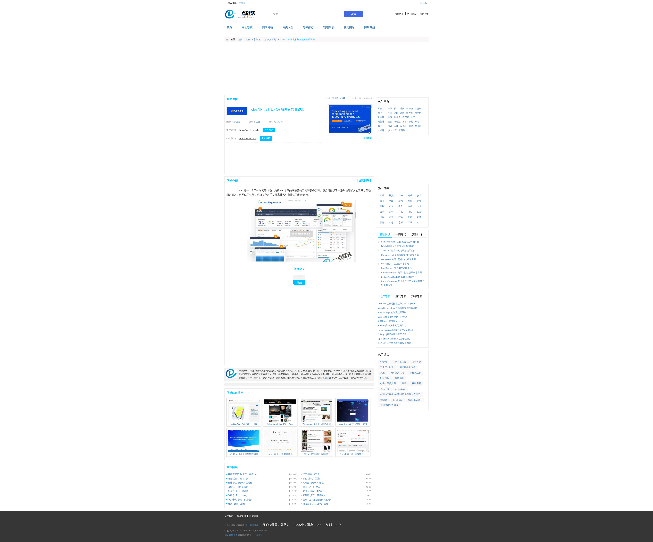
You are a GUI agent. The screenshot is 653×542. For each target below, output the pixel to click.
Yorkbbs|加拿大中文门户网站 (392, 325)
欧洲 (380, 113)
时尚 (400, 217)
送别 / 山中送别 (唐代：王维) (317, 499)
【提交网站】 (364, 180)
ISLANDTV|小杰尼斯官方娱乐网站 (394, 343)
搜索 (353, 14)
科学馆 (383, 362)
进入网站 (268, 130)
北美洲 (381, 117)
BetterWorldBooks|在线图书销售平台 (398, 277)
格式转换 (384, 389)
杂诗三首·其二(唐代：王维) (316, 503)
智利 (410, 121)
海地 (417, 121)
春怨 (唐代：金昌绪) (238, 478)
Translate (424, 3)
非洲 (380, 126)
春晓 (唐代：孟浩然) (312, 478)
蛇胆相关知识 (414, 399)
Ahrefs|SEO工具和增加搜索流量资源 (297, 39)
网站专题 (369, 27)
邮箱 (327, 378)
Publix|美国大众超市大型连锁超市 (397, 246)
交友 (419, 195)
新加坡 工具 (270, 39)
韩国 (402, 108)
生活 (419, 211)
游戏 (382, 200)
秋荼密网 (416, 383)
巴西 (390, 121)
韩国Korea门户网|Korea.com (391, 321)
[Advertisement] (326, 68)
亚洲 (248, 39)
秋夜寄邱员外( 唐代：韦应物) (242, 474)
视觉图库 (349, 27)
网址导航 (247, 27)
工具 (258, 121)
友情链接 (253, 516)
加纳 (410, 126)
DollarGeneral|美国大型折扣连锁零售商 (400, 255)
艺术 (410, 217)
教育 (400, 206)
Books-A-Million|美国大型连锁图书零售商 (401, 272)
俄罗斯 (418, 113)
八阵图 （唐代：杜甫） (314, 482)
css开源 (383, 399)
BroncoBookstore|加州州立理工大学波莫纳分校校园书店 (402, 283)
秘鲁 (404, 121)
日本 (396, 108)
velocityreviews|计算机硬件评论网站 (395, 330)
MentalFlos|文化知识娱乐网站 (392, 312)
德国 (402, 113)
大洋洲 (381, 130)
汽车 (382, 217)
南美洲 (381, 121)
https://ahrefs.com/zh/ (249, 130)
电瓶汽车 (384, 378)
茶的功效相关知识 (389, 405)
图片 (382, 206)
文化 (419, 206)
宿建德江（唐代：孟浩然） (241, 482)
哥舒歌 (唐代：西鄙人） (314, 495)
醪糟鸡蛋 (399, 378)
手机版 (242, 3)
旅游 (391, 206)
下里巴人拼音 (387, 367)
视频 (391, 195)
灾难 (382, 372)
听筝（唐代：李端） (313, 487)
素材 (400, 222)
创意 (391, 217)
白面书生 (397, 399)
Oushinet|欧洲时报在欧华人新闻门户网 (396, 303)
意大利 (409, 113)
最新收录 (399, 14)
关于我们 (228, 516)
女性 (400, 211)
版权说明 (241, 516)
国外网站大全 (231, 535)
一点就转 (258, 535)
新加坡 (257, 39)
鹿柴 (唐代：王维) (236, 503)
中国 (390, 108)
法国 (396, 113)
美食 (391, 211)
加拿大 (397, 117)
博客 (410, 211)
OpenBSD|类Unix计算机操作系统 (394, 338)
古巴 (413, 117)
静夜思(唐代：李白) (237, 495)
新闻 (400, 200)
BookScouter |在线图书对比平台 (396, 268)
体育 (410, 206)
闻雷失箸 (416, 362)
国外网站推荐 (338, 98)
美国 (390, 117)
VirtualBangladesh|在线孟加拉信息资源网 (397, 308)
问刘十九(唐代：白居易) (240, 499)
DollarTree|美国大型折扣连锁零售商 (398, 259)
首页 (229, 27)
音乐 (382, 195)
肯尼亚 (403, 126)
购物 (419, 200)
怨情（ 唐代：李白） (313, 491)
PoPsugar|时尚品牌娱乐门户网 (392, 334)
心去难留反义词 (388, 383)
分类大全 (287, 27)
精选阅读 (328, 27)
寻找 (404, 383)
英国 (390, 113)
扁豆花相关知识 (407, 367)
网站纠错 (367, 138)
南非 (396, 126)
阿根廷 (397, 121)
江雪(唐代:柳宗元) (311, 474)
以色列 (418, 108)
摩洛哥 (418, 126)
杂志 (391, 222)
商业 (410, 195)
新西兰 (401, 130)
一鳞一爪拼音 (399, 362)
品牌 (382, 222)
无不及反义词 (397, 372)
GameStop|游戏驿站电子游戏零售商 (398, 250)
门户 (400, 195)
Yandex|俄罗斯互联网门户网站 (392, 317)
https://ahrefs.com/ (247, 138)
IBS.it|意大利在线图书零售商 (395, 263)
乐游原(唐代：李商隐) (238, 491)
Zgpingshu (400, 389)
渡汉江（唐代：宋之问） (240, 487)
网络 (419, 217)
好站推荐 (308, 27)
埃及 (390, 126)
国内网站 (267, 27)
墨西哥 (405, 117)
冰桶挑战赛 (415, 372)
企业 (419, 222)
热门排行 (411, 14)
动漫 (391, 200)
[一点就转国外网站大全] (240, 14)
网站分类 (424, 14)
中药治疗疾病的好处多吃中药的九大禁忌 (400, 394)
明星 (410, 200)
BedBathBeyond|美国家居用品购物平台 (400, 241)
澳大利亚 (392, 130)
